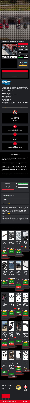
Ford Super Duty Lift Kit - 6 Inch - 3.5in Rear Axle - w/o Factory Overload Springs (4, 334)
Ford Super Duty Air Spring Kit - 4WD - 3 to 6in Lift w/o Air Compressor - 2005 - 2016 (11, 305)
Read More (14, 139)
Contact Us (10, 387)
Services (3, 388)
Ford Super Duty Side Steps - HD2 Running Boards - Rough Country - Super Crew (25, 274)
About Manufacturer (15, 76)
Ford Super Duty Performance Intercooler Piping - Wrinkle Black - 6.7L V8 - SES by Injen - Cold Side (25, 335)
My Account (10, 389)
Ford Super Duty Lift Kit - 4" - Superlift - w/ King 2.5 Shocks (25, 362)
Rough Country (26, 55)
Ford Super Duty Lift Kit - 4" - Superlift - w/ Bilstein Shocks (18, 305)
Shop (2, 387)
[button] (15, 49)
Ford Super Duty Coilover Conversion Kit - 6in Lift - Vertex (18, 333)
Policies (9, 388)
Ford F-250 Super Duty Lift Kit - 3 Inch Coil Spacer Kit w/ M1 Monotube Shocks (25, 305)
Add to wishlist (26, 57)
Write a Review (8, 189)
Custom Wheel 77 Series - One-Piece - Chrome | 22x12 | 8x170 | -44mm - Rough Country (18, 244)
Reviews (15, 72)
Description (15, 70)
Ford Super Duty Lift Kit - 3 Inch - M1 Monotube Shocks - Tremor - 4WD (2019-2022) (4, 363)
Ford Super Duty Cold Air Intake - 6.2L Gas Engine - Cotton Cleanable (11, 334)
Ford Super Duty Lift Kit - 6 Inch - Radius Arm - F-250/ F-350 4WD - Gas (11, 243)
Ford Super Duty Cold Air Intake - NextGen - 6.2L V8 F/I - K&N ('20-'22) (4, 305)
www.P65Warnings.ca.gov (21, 107)
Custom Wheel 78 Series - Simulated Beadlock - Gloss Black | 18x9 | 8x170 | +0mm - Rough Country (4, 274)
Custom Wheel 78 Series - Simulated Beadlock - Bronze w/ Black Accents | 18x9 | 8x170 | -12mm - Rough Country (11, 364)
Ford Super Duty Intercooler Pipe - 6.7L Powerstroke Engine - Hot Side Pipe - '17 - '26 (4, 244)
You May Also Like (15, 74)
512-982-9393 (20, 102)
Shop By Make (3, 390)
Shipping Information (4, 389)
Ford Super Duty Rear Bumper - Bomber (25, 243)
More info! (27, 52)
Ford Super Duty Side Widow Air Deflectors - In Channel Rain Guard (11, 274)
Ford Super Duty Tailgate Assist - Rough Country (18, 362)
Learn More (25, 62)
